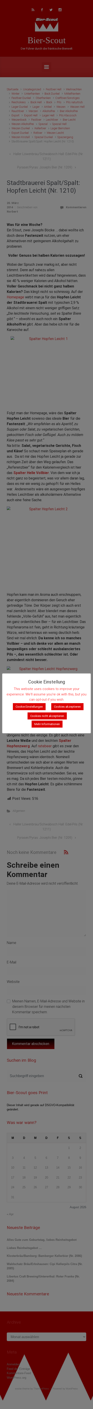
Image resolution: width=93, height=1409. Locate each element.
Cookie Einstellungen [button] (29, 706)
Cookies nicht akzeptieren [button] (47, 716)
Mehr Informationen (47, 724)
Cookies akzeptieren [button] (67, 706)
